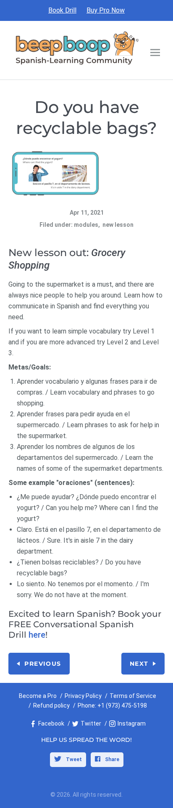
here (37, 635)
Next (139, 663)
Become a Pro (38, 696)
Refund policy (51, 705)
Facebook (51, 723)
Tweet (73, 759)
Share (111, 759)
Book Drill (62, 10)
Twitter (91, 723)
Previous (42, 663)
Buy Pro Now (105, 10)
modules (86, 224)
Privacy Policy (83, 696)
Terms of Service (133, 696)
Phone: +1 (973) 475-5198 (112, 705)
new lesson (118, 224)
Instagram (132, 723)
